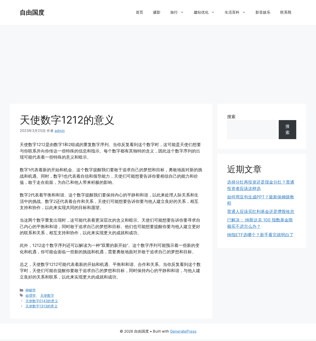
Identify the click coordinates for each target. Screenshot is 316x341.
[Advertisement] (158, 61)
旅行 (174, 12)
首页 (139, 12)
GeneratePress (183, 331)
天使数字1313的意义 (41, 306)
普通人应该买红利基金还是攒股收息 (260, 211)
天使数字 (47, 295)
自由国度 (32, 12)
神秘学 (30, 290)
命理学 (30, 295)
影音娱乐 (263, 12)
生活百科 (232, 12)
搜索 (231, 116)
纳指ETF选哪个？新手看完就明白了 (260, 234)
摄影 (156, 12)
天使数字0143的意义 (41, 301)
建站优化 (201, 12)
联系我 (285, 12)
